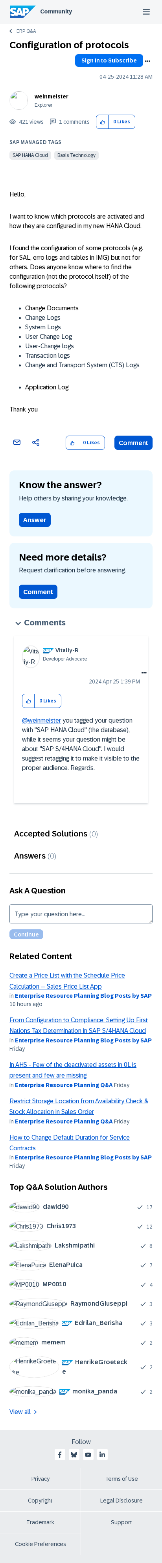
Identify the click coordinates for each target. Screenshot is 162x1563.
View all (20, 1411)
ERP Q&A (26, 31)
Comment (133, 443)
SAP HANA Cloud (30, 155)
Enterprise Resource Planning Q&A (64, 1085)
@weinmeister (41, 720)
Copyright (40, 1500)
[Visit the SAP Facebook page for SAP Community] (60, 1455)
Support (121, 1522)
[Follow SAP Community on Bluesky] (74, 1455)
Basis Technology (76, 155)
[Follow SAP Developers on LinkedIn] (102, 1455)
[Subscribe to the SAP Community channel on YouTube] (88, 1455)
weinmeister (51, 96)
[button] (102, 122)
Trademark (40, 1522)
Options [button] (147, 61)
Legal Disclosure (121, 1500)
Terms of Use (121, 1479)
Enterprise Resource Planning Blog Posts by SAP (83, 996)
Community (56, 11)
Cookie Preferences (40, 1544)
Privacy (40, 1479)
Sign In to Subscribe (109, 60)
